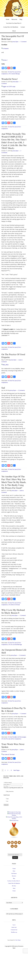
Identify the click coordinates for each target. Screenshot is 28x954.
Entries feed (14, 927)
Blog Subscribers (10, 791)
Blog (14, 878)
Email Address (7, 784)
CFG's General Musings (14, 74)
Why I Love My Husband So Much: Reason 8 (13, 611)
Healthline (14, 815)
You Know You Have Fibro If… (14, 881)
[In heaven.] (5, 48)
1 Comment (23, 41)
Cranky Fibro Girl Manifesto (14, 883)
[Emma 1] (4, 60)
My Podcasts (14, 873)
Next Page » (16, 771)
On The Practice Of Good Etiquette (13, 356)
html (8, 798)
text (7, 801)
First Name (6, 786)
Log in (14, 924)
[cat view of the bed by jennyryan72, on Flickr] (7, 754)
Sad (3, 387)
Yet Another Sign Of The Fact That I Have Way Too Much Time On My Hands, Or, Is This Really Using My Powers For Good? (13, 482)
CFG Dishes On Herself (14, 604)
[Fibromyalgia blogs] (14, 838)
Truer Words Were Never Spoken (12, 745)
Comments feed (14, 929)
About (14, 888)
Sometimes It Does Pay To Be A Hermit (13, 709)
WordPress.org (14, 932)
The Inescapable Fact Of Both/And (12, 37)
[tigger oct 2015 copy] (8, 86)
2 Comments (21, 390)
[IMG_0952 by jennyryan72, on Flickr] (4, 365)
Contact (14, 868)
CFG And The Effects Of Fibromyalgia (17, 737)
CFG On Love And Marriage (15, 644)
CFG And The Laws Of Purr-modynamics (11, 739)
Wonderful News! (9, 78)
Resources (14, 876)
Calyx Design (18, 940)
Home (14, 871)
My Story (14, 885)
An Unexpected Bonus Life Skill (13, 651)
